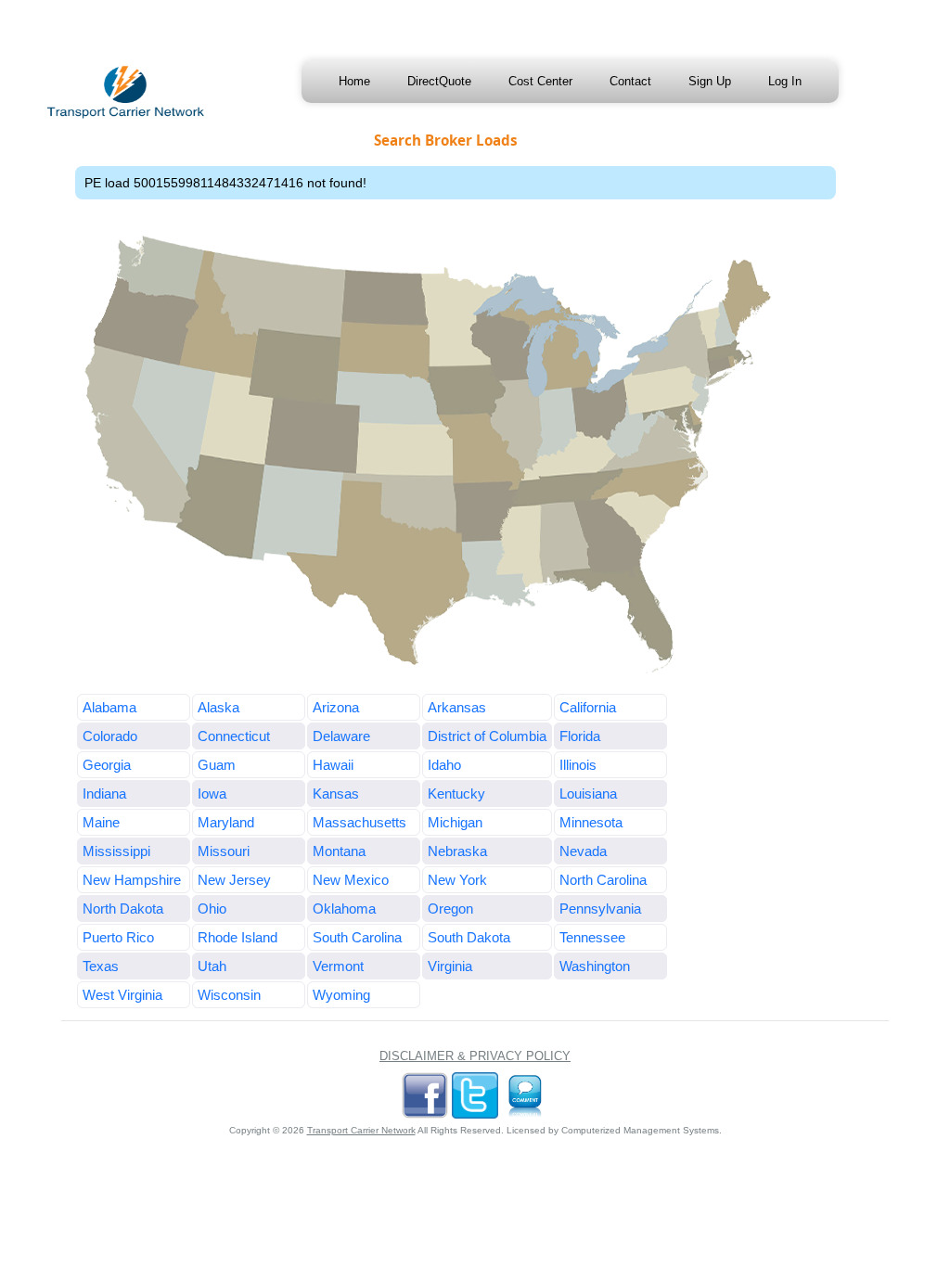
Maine (101, 822)
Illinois (578, 765)
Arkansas (457, 707)
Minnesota (591, 822)
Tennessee (592, 937)
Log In (785, 81)
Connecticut (234, 736)
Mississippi (116, 851)
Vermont (338, 966)
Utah (212, 966)
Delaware (341, 736)
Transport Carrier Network (361, 1130)
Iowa (212, 793)
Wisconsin (229, 995)
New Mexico (351, 880)
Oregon (450, 908)
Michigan (455, 822)
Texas (101, 966)
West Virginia (122, 995)
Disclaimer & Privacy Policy (475, 1056)
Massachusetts (359, 822)
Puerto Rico (118, 937)
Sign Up (709, 81)
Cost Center (540, 81)
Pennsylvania (600, 908)
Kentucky (456, 793)
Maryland (226, 822)
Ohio (212, 908)
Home (354, 81)
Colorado (110, 736)
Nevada (583, 851)
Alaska (218, 707)
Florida (579, 736)
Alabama (109, 707)
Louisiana (588, 793)
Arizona (336, 707)
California (587, 707)
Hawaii (333, 765)
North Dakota (123, 908)
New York (457, 880)
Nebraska (457, 851)
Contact (630, 81)
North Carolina (603, 880)
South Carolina (357, 937)
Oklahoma (344, 908)
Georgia (107, 765)
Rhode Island (237, 937)
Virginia (450, 966)
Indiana (104, 793)
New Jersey (234, 880)
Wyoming (341, 995)
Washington (594, 966)
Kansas (336, 793)
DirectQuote (439, 81)
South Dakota (469, 937)
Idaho (444, 765)
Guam (217, 765)
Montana (339, 851)
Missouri (224, 851)
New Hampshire (132, 880)
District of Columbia (487, 736)
